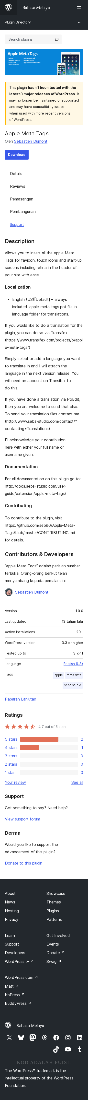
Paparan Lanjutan (20, 699)
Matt (12, 986)
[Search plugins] (57, 39)
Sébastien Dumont (30, 141)
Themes (53, 902)
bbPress (15, 994)
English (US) (73, 664)
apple (59, 675)
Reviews (17, 186)
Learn (10, 935)
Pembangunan (23, 211)
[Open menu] (80, 7)
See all (77, 782)
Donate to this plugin (23, 863)
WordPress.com (21, 977)
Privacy (11, 919)
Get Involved (58, 935)
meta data (74, 675)
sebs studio (72, 685)
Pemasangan (21, 199)
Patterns (54, 919)
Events (52, 944)
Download (16, 154)
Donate (55, 952)
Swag (53, 961)
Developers (15, 952)
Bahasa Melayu (30, 1025)
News (10, 902)
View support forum (22, 819)
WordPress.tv (19, 961)
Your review (15, 782)
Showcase (55, 893)
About (10, 893)
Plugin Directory (18, 22)
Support (17, 224)
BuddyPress (18, 1003)
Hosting (12, 910)
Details (16, 173)
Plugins (52, 910)
